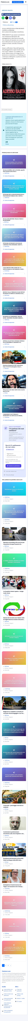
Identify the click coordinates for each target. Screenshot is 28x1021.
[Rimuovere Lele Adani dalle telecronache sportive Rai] (14, 386)
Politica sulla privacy (8, 25)
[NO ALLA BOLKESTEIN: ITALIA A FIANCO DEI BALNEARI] (14, 215)
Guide (4, 987)
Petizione (5, 22)
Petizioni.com (5, 2)
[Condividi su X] (6, 17)
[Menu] (25, 2)
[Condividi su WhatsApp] (3, 17)
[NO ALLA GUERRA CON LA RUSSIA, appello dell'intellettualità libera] (14, 166)
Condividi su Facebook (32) (12, 14)
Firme (14, 22)
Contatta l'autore (7, 109)
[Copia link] (14, 17)
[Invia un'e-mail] (10, 17)
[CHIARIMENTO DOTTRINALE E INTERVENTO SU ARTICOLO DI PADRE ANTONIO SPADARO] (14, 410)
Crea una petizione (17, 2)
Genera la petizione (14, 465)
